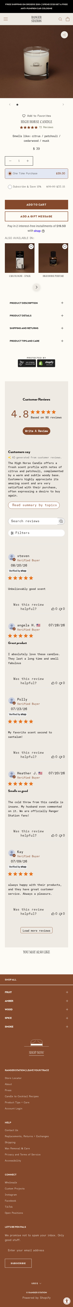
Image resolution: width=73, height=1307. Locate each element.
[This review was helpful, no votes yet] (53, 609)
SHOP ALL (10, 979)
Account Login (13, 1108)
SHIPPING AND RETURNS (24, 328)
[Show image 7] (43, 105)
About (8, 1084)
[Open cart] (67, 19)
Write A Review (36, 431)
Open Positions (14, 1213)
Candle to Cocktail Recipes (22, 1096)
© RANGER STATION (36, 1292)
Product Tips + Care (17, 1102)
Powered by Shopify (37, 1298)
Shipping (10, 1142)
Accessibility (13, 1160)
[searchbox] (33, 521)
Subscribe (18, 1263)
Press (8, 1090)
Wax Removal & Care (17, 1148)
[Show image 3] (26, 105)
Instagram (11, 1194)
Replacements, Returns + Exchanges (27, 1136)
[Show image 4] (30, 105)
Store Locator (13, 1078)
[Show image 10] (56, 105)
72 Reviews (46, 127)
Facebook (10, 1200)
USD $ (34, 1283)
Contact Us (11, 1130)
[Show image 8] (47, 105)
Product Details (20, 315)
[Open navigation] (6, 18)
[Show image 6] (39, 105)
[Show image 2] (22, 105)
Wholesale (11, 1182)
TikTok (9, 1206)
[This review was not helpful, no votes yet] (60, 609)
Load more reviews (36, 931)
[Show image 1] (17, 105)
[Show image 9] (51, 105)
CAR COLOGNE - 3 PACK (19, 276)
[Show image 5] (34, 105)
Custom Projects (15, 1188)
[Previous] (9, 104)
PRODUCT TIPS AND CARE (24, 340)
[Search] (60, 19)
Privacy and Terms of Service (23, 1154)
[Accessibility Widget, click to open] (67, 1301)
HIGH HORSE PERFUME (53, 276)
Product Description (24, 302)
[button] (36, 116)
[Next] (63, 104)
